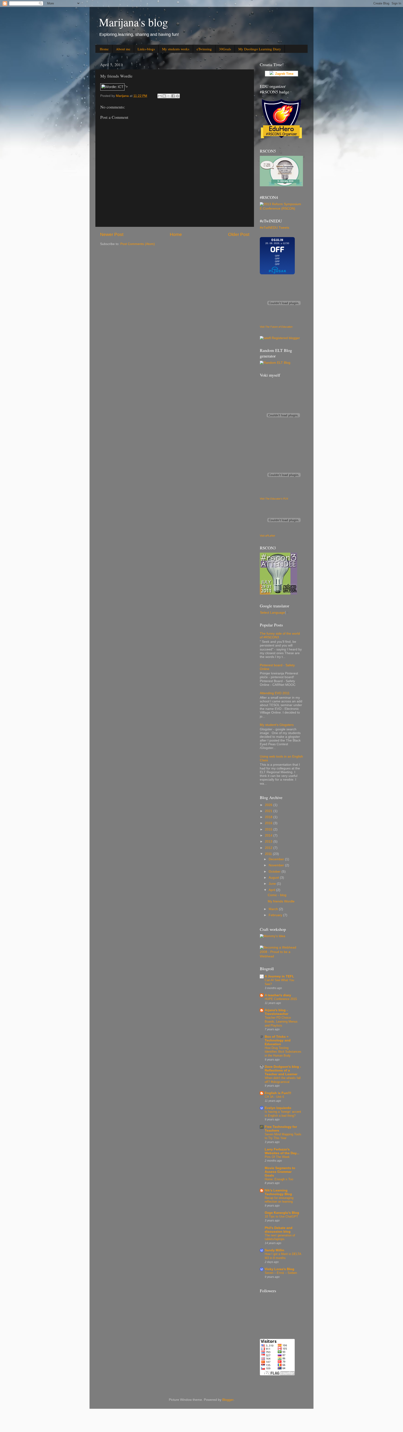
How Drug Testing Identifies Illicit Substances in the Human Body (283, 1051)
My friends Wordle (281, 901)
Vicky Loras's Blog (279, 1269)
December (277, 859)
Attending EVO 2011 (275, 693)
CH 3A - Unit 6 (274, 1097)
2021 (269, 811)
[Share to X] (168, 96)
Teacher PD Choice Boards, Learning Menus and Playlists (281, 1021)
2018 (269, 817)
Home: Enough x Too (279, 1179)
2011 (269, 854)
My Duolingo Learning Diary (259, 49)
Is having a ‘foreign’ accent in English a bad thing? (283, 1113)
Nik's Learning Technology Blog (278, 1192)
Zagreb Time (283, 73)
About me (123, 49)
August (274, 877)
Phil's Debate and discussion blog (278, 1229)
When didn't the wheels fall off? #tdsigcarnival (283, 1080)
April (272, 890)
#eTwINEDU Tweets (274, 227)
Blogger (227, 1399)
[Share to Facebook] (173, 96)
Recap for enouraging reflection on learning (279, 1200)
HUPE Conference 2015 (281, 999)
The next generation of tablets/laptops (280, 1237)
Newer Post (111, 234)
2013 (269, 841)
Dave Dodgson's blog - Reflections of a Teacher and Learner (283, 1070)
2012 (269, 848)
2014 (269, 835)
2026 (269, 805)
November (277, 865)
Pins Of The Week (277, 1157)
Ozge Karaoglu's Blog (282, 1212)
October (275, 871)
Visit (276, 326)
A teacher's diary (278, 995)
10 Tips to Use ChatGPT (281, 1216)
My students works (175, 49)
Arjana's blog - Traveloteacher (276, 1012)
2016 (269, 823)
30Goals (225, 49)
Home (104, 49)
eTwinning (204, 49)
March (274, 909)
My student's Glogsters (277, 725)
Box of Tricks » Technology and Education (278, 1040)
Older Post (238, 234)
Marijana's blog (133, 21)
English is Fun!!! (278, 1093)
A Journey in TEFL (279, 976)
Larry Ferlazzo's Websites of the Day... (282, 1151)
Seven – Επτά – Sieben (281, 1273)
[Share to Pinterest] (177, 96)
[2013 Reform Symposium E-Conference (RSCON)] (281, 208)
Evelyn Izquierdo (278, 1108)
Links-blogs (146, 49)
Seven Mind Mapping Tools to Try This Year (283, 1136)
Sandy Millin (274, 1250)
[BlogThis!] (164, 96)
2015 (269, 829)
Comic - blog (277, 895)
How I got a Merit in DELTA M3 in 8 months (283, 1256)
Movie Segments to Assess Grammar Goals (280, 1171)
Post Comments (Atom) (137, 244)
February (276, 915)
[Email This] (159, 96)
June (273, 883)
